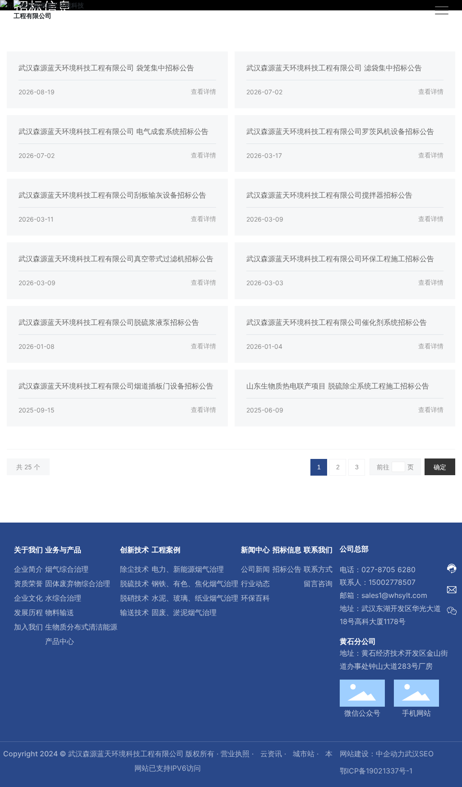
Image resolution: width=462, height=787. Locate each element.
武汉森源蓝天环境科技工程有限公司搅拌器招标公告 (329, 194)
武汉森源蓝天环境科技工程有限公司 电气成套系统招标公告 (113, 131)
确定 (440, 467)
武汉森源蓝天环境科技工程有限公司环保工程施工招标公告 (340, 258)
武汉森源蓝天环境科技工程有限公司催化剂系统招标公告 (336, 322)
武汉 (412, 753)
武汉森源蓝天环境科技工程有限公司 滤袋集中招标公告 (334, 67)
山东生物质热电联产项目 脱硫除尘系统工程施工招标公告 (337, 385)
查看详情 (203, 91)
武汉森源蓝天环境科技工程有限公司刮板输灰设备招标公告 (112, 194)
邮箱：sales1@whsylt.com (383, 595)
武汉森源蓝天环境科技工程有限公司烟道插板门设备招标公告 (115, 385)
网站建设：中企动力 (372, 753)
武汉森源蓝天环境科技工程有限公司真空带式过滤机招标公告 (115, 258)
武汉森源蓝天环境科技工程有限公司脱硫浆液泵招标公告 (108, 322)
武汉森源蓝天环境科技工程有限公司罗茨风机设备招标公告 (340, 131)
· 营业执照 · (235, 753)
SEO (426, 753)
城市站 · (307, 753)
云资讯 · (274, 753)
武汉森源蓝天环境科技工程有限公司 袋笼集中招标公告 (106, 67)
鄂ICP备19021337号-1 (376, 770)
